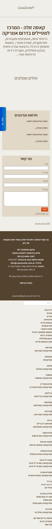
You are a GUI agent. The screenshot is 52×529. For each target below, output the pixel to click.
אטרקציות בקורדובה (43, 414)
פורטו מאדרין (46, 384)
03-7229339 (23, 249)
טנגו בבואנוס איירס (43, 341)
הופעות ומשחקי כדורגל (42, 332)
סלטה (49, 365)
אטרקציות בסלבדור (43, 512)
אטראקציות (47, 325)
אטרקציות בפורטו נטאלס (41, 454)
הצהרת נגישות (26, 282)
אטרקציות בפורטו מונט (42, 435)
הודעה (45, 189)
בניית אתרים (35, 296)
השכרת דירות (46, 335)
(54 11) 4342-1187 (26, 256)
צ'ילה (49, 420)
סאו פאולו (47, 500)
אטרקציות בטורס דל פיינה (40, 463)
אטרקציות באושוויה (43, 378)
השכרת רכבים (46, 521)
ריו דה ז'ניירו (46, 484)
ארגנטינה (48, 319)
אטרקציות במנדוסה (43, 350)
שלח (44, 209)
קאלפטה (48, 402)
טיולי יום (48, 487)
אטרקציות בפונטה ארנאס (41, 444)
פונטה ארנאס (46, 441)
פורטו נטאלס (46, 450)
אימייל (45, 172)
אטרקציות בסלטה (44, 369)
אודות (49, 313)
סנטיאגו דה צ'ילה (44, 423)
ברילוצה (48, 393)
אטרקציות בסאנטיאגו (42, 426)
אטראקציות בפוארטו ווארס (40, 475)
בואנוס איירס (46, 322)
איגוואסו (48, 356)
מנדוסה (48, 347)
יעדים (49, 316)
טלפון (45, 181)
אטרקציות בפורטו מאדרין (41, 387)
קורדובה (48, 411)
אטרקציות (47, 359)
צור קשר (48, 524)
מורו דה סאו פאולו (44, 496)
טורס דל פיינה (46, 460)
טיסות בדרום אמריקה (42, 518)
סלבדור (48, 509)
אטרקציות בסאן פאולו (42, 503)
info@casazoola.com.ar (23, 263)
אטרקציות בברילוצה (43, 396)
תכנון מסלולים (46, 338)
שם (46, 164)
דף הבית (48, 310)
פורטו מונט (47, 432)
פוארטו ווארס (46, 472)
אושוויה (49, 375)
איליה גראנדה (46, 493)
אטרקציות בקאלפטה (42, 405)
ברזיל (49, 481)
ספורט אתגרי (46, 328)
